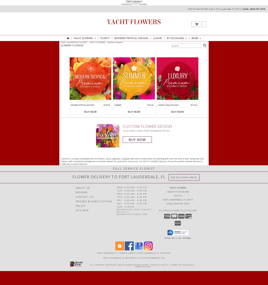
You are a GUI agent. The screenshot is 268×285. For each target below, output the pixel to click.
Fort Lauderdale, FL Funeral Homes (116, 253)
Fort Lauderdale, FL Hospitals (154, 253)
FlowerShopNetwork (136, 265)
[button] (199, 24)
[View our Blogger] (119, 249)
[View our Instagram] (148, 249)
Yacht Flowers (83, 38)
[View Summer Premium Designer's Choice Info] (134, 78)
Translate (142, 4)
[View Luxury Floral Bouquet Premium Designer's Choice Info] (177, 78)
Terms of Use (142, 266)
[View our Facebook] (129, 249)
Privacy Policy (159, 265)
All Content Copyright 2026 (106, 265)
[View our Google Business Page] (138, 249)
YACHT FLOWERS (134, 22)
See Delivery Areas (184, 177)
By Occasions (175, 38)
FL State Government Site (151, 258)
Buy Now (90, 112)
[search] (204, 45)
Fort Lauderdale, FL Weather (119, 258)
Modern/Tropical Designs (131, 38)
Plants (105, 38)
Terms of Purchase (182, 265)
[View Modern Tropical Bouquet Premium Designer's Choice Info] (90, 78)
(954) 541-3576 (257, 9)
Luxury (157, 38)
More (195, 38)
